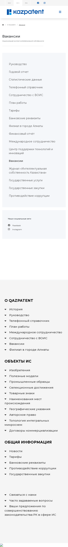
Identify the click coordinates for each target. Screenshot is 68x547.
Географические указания (29, 409)
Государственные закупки (29, 474)
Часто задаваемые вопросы (31, 500)
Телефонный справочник (29, 321)
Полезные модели (23, 376)
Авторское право (22, 414)
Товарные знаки (22, 393)
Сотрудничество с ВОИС (28, 338)
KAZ (9, 3)
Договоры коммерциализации (33, 430)
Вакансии (22, 25)
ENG (26, 3)
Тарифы (15, 457)
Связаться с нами (22, 494)
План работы (19, 326)
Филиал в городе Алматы (29, 349)
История (16, 309)
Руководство (19, 315)
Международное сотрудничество (35, 332)
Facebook (16, 225)
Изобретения (19, 370)
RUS (18, 3)
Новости (15, 451)
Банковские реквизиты (27, 462)
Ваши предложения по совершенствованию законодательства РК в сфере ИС (30, 510)
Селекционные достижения (31, 387)
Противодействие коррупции (32, 468)
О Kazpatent (11, 25)
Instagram (17, 229)
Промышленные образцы (29, 381)
